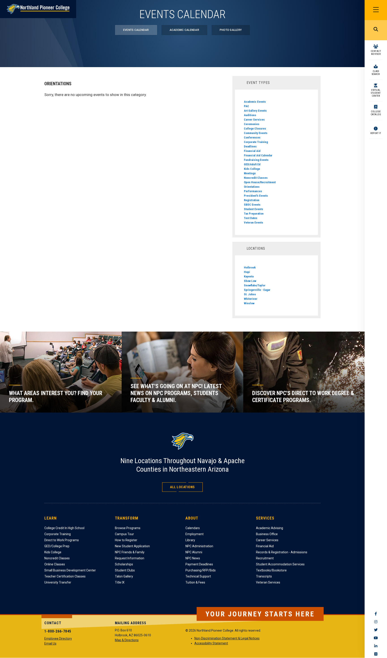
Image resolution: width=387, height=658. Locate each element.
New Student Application (132, 546)
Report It (375, 133)
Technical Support (198, 576)
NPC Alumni (193, 552)
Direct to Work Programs (61, 540)
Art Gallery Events (255, 110)
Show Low (250, 281)
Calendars (192, 528)
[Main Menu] (376, 10)
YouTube (376, 638)
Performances (253, 191)
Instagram (376, 622)
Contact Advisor (376, 52)
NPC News (192, 558)
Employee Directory (58, 638)
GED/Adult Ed (252, 164)
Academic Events (255, 101)
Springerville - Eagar (257, 290)
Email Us (50, 643)
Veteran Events (253, 222)
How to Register (126, 540)
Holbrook (250, 267)
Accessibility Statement (211, 643)
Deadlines (250, 146)
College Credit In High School (64, 528)
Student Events (253, 209)
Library (190, 540)
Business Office (267, 534)
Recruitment (265, 558)
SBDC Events (252, 204)
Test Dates (250, 218)
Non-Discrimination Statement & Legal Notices (227, 638)
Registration (251, 200)
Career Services (254, 119)
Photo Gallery (231, 30)
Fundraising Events (256, 160)
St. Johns (250, 294)
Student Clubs (125, 570)
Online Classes (54, 564)
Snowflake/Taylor (254, 285)
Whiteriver (250, 298)
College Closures (255, 128)
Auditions (250, 115)
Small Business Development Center (70, 570)
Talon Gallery (124, 576)
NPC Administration (199, 546)
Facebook (376, 614)
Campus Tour (124, 534)
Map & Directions (127, 640)
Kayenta (249, 276)
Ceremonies (251, 124)
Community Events (255, 133)
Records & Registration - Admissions (281, 552)
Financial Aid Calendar (258, 155)
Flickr (376, 654)
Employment (194, 534)
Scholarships (124, 564)
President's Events (256, 195)
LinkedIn (376, 646)
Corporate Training (256, 142)
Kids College (252, 168)
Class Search (376, 73)
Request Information (129, 558)
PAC (246, 106)
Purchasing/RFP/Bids (200, 570)
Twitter (376, 630)
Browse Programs (127, 528)
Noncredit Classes (256, 177)
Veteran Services (268, 582)
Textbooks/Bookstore (271, 570)
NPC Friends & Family (129, 552)
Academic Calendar (184, 30)
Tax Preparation (254, 213)
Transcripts (264, 576)
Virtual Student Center (376, 93)
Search (376, 30)
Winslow (249, 303)
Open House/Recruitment (260, 182)
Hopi (247, 272)
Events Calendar (136, 30)
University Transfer (57, 582)
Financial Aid (252, 151)
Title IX (120, 582)
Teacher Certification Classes (65, 576)
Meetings (250, 173)
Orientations (252, 186)
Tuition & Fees (195, 582)
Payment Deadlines (199, 564)
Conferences (252, 137)
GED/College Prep (56, 546)
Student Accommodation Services (280, 564)
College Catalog (376, 113)
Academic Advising (269, 528)
